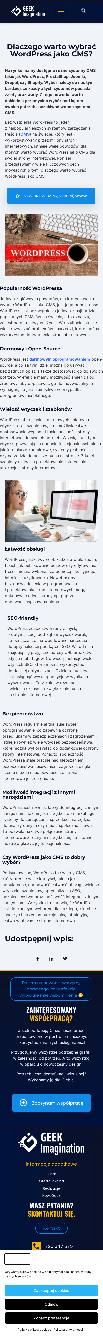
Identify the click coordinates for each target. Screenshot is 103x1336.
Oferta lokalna (51, 1181)
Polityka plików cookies (34, 1329)
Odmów (51, 1304)
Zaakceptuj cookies (51, 1290)
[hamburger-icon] (61, 11)
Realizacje (51, 1188)
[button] (83, 11)
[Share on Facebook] (38, 958)
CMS (25, 134)
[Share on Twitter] (65, 958)
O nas (51, 1173)
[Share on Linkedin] (51, 958)
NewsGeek (51, 1195)
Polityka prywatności (68, 1329)
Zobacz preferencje (52, 1318)
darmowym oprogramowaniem (60, 359)
